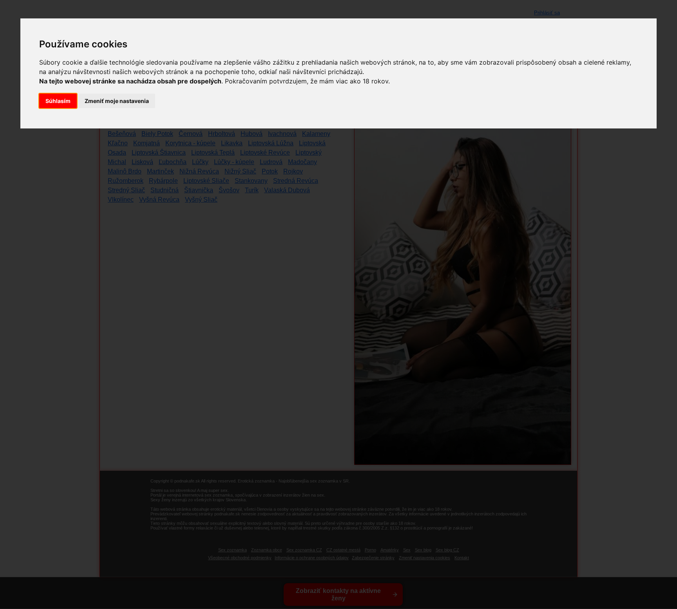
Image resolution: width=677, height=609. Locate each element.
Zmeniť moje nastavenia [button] (117, 101)
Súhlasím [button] (58, 101)
